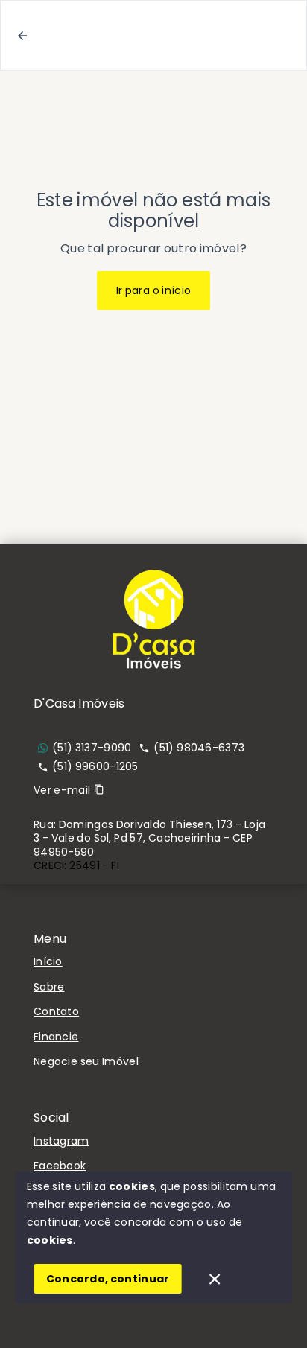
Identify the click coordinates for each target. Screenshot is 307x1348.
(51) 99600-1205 (95, 766)
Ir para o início (154, 290)
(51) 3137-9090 (91, 747)
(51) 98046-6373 (199, 747)
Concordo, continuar (108, 1278)
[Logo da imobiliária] (153, 619)
